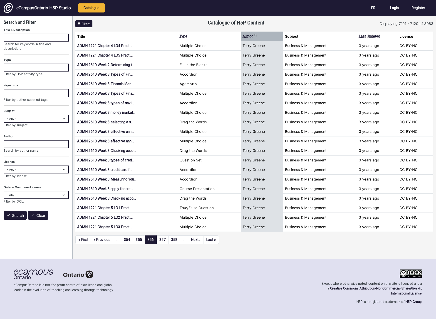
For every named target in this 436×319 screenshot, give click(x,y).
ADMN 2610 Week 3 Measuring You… (106, 179)
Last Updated (369, 36)
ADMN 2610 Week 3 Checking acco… (106, 150)
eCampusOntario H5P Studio (43, 7)
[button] (83, 23)
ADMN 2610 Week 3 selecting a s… (105, 122)
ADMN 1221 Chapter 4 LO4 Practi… (105, 46)
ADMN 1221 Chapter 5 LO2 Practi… (105, 217)
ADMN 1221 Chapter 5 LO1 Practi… (105, 208)
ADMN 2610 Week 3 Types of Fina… (105, 93)
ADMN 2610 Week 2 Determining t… (105, 65)
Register (418, 8)
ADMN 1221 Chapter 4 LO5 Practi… (105, 55)
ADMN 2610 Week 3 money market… (106, 112)
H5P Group (414, 302)
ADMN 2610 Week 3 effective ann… (105, 131)
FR (373, 8)
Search (18, 215)
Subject (9, 111)
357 (162, 239)
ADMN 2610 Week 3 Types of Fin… (105, 74)
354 (127, 239)
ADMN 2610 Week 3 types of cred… (105, 160)
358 (174, 239)
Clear (40, 215)
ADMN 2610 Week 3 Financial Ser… (105, 84)
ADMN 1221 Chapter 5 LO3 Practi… (105, 227)
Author (250, 36)
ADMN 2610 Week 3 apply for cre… (105, 189)
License (9, 161)
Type (183, 36)
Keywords (11, 85)
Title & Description (17, 30)
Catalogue (91, 8)
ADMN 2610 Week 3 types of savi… (105, 103)
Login (394, 8)
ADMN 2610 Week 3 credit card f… (104, 170)
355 (139, 239)
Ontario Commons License (22, 187)
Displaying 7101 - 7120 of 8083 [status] (406, 23)
